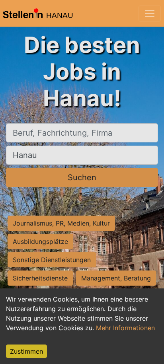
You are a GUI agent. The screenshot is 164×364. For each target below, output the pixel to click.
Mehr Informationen (125, 328)
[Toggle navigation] (150, 13)
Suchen (82, 177)
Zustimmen (26, 351)
